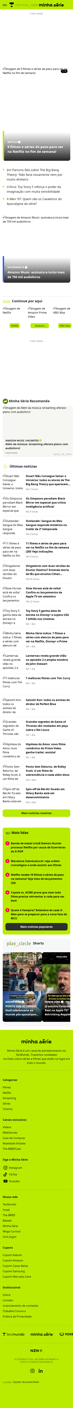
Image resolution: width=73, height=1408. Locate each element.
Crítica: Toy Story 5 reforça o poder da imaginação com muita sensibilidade (34, 189)
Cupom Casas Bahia (15, 1266)
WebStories (10, 1132)
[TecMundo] (12, 4)
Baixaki (7, 1220)
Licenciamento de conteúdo (20, 1306)
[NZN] (36, 1351)
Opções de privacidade (21, 1382)
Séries (7, 1103)
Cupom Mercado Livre (17, 1276)
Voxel (6, 1210)
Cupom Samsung (14, 1271)
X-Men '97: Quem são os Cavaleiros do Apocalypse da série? (34, 201)
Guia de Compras (14, 1138)
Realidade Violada (14, 1143)
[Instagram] (32, 1371)
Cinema (7, 1109)
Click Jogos (9, 1237)
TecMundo (9, 1204)
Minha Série (10, 1226)
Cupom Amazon (13, 1260)
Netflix (7, 1093)
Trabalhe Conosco (14, 1311)
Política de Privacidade (17, 1316)
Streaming (9, 1098)
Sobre (6, 1295)
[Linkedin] (41, 1371)
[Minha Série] (42, 1334)
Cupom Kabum (12, 1255)
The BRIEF (9, 1215)
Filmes (7, 1087)
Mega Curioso (12, 1231)
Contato (8, 1300)
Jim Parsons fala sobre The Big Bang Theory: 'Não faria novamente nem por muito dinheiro (34, 174)
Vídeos (7, 1127)
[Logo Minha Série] (51, 5)
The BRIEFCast (12, 1149)
